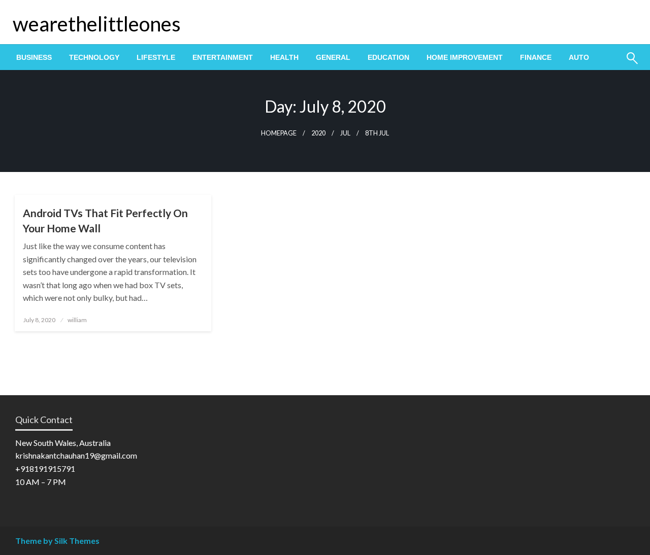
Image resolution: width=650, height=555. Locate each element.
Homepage (279, 133)
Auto (579, 57)
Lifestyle (156, 57)
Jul (345, 133)
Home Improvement (465, 57)
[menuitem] (34, 57)
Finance (535, 57)
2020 (318, 133)
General (333, 57)
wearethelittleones (97, 24)
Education (388, 57)
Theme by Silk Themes (57, 540)
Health (284, 57)
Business (34, 57)
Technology (94, 57)
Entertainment (222, 57)
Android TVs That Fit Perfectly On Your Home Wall (105, 220)
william (77, 320)
